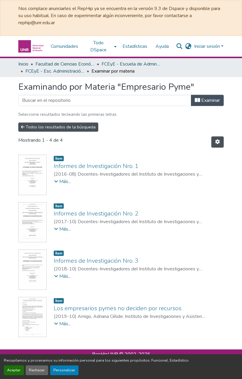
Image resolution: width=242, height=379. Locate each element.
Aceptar (14, 370)
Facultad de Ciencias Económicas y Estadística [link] (64, 64)
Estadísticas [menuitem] (134, 46)
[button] (31, 46)
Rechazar (37, 370)
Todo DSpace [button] (98, 46)
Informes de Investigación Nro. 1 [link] (96, 166)
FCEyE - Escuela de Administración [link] (131, 64)
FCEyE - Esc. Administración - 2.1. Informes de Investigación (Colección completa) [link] (54, 71)
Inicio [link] (23, 64)
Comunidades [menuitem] (64, 46)
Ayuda (162, 46)
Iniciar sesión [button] (207, 46)
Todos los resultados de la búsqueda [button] (60, 127)
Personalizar (64, 370)
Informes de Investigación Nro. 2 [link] (96, 214)
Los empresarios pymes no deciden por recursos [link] (118, 308)
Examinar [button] (210, 100)
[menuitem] (100, 46)
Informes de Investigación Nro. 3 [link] (96, 261)
